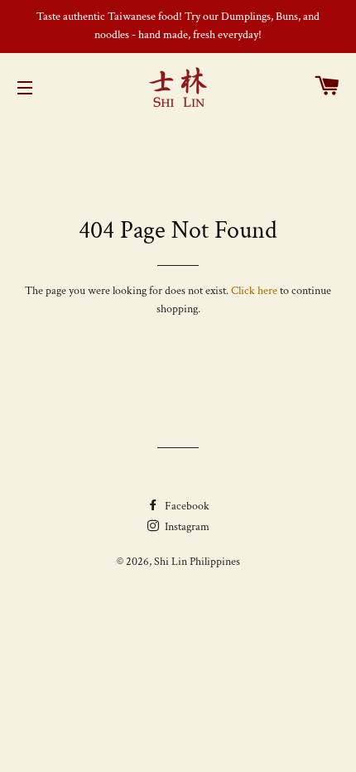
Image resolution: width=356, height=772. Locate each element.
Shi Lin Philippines (197, 561)
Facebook (185, 506)
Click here (254, 290)
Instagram (185, 526)
